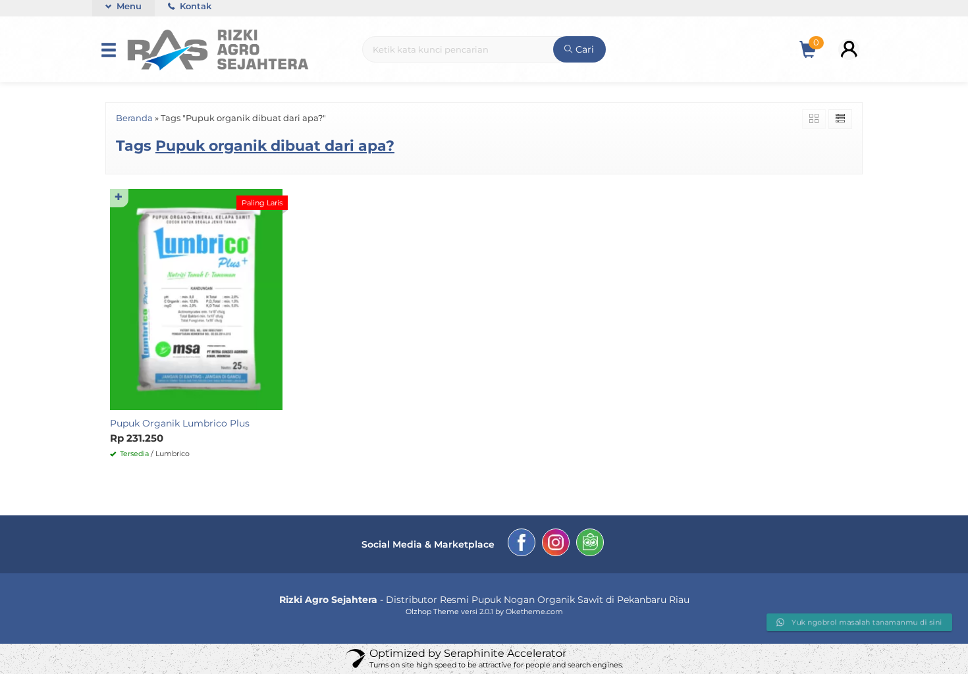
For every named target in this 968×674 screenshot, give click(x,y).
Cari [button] (583, 33)
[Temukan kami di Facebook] (521, 544)
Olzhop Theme (432, 611)
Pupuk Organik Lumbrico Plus (180, 423)
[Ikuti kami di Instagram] (556, 544)
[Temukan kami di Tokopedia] (590, 544)
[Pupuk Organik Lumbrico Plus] (196, 299)
